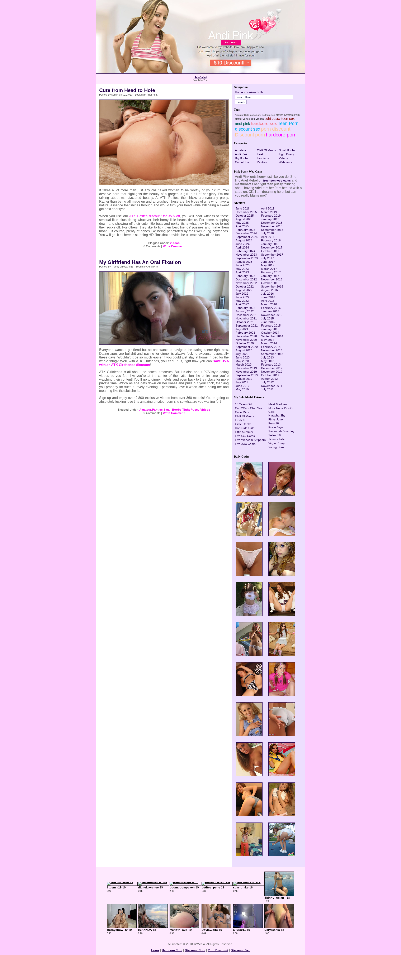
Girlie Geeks (243, 424)
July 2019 (242, 382)
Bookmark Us (254, 92)
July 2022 (242, 293)
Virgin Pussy (276, 443)
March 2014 (269, 343)
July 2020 (242, 354)
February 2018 (271, 240)
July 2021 (242, 329)
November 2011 (271, 385)
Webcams (285, 162)
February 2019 (271, 215)
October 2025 (245, 215)
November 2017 (271, 247)
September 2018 (272, 229)
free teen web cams (277, 180)
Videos (175, 243)
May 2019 (242, 389)
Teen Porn (288, 123)
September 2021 (247, 325)
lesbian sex (255, 115)
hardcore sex (264, 123)
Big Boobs (241, 158)
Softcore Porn (292, 115)
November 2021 (246, 318)
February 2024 (245, 251)
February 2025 (245, 229)
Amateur (145, 409)
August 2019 (244, 378)
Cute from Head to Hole (127, 90)
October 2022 (245, 286)
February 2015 (271, 325)
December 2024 (246, 233)
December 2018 (271, 222)
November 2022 (246, 283)
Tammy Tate (276, 439)
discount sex (247, 129)
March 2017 (269, 268)
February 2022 (245, 307)
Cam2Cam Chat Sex (248, 408)
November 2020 (246, 339)
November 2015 (271, 315)
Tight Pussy (190, 409)
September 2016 (272, 286)
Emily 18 (240, 420)
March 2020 (243, 364)
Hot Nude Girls (244, 428)
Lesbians (263, 158)
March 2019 (269, 212)
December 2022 (246, 279)
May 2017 (267, 265)
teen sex (288, 119)
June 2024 (243, 244)
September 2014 (272, 336)
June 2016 (268, 297)
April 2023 (242, 272)
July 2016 (267, 293)
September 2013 (272, 354)
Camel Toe (242, 162)
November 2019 (246, 371)
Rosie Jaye (275, 427)
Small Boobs (172, 409)
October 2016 (270, 283)
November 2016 (271, 279)
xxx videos (257, 118)
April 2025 (242, 226)
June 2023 (243, 265)
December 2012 (271, 368)
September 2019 (247, 375)
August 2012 (269, 378)
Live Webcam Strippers (250, 440)
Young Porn (276, 447)
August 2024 (244, 240)
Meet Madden (277, 404)
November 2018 (271, 226)
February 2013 (271, 364)
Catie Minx (242, 412)
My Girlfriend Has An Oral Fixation (140, 262)
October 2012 (270, 375)
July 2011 (267, 389)
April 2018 (267, 236)
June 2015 (268, 322)
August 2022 (244, 290)
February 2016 (271, 307)
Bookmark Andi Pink (146, 94)
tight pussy (272, 118)
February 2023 (245, 276)
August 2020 (244, 350)
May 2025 (242, 222)
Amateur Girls (242, 115)
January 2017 (270, 276)
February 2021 (245, 332)
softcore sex (268, 115)
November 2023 (246, 254)
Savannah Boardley (281, 431)
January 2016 (270, 311)
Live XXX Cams (245, 443)
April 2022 (242, 304)
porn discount (275, 129)
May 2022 (242, 300)
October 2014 (270, 332)
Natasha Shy (276, 415)
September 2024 (247, 236)
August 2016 (269, 290)
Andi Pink (241, 154)
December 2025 (246, 212)
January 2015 (270, 329)
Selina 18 (274, 435)
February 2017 (271, 272)
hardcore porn (281, 135)
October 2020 (245, 343)
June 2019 (243, 385)
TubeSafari (201, 77)
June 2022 (243, 297)
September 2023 (247, 258)
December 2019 (246, 368)
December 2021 (246, 315)
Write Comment (174, 246)
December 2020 (246, 336)
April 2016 (267, 300)
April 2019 (267, 208)
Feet (260, 154)
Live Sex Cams (245, 436)
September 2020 (247, 346)
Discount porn (250, 135)
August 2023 (244, 261)
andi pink (242, 124)
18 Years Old (243, 404)
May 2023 (242, 268)
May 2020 (242, 361)
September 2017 (272, 254)
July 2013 (267, 357)
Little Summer (244, 432)
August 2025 (244, 219)
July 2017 (267, 258)
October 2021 (245, 322)
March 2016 (269, 304)
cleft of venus (242, 118)
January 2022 (245, 311)
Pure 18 (273, 423)
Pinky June (275, 419)
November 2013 (271, 350)
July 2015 (267, 318)
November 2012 (271, 371)
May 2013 (267, 361)
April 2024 (242, 247)
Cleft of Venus (266, 150)
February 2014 (271, 346)
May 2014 (267, 339)
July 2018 (267, 233)
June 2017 (268, 261)
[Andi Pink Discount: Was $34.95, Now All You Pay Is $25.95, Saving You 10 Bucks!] (200, 72)
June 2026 (243, 208)
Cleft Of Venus (244, 416)
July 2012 (267, 382)
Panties (157, 409)
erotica (279, 115)
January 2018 (270, 244)
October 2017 (270, 251)
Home (239, 92)
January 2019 (270, 219)
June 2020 (243, 357)
